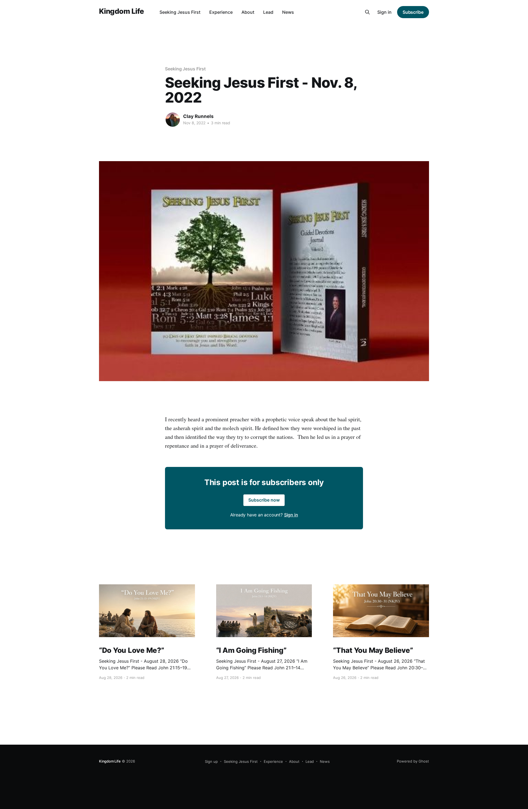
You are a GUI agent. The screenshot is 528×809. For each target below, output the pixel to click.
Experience (221, 12)
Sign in (384, 12)
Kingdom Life (121, 11)
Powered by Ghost (413, 761)
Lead (268, 12)
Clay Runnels (198, 116)
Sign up (211, 761)
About (247, 12)
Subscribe (413, 12)
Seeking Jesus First (180, 12)
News (288, 12)
